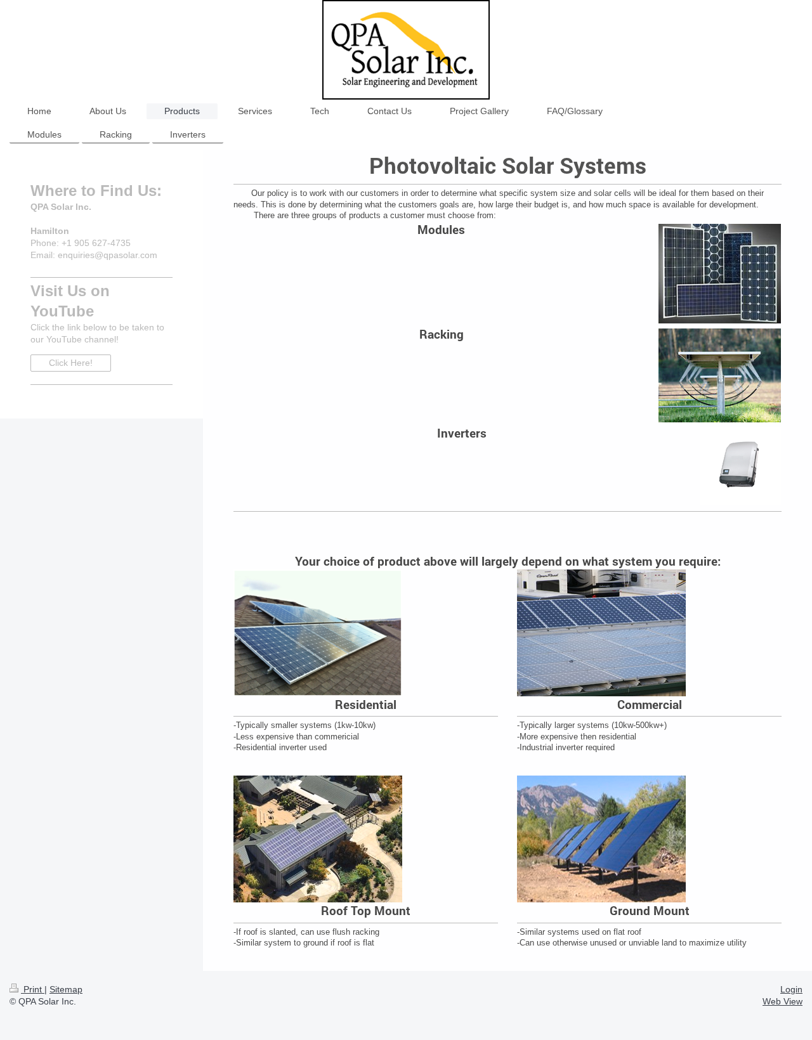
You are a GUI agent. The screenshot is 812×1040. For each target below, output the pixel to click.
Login (791, 989)
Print (32, 989)
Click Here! (71, 363)
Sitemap (65, 989)
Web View (782, 1001)
